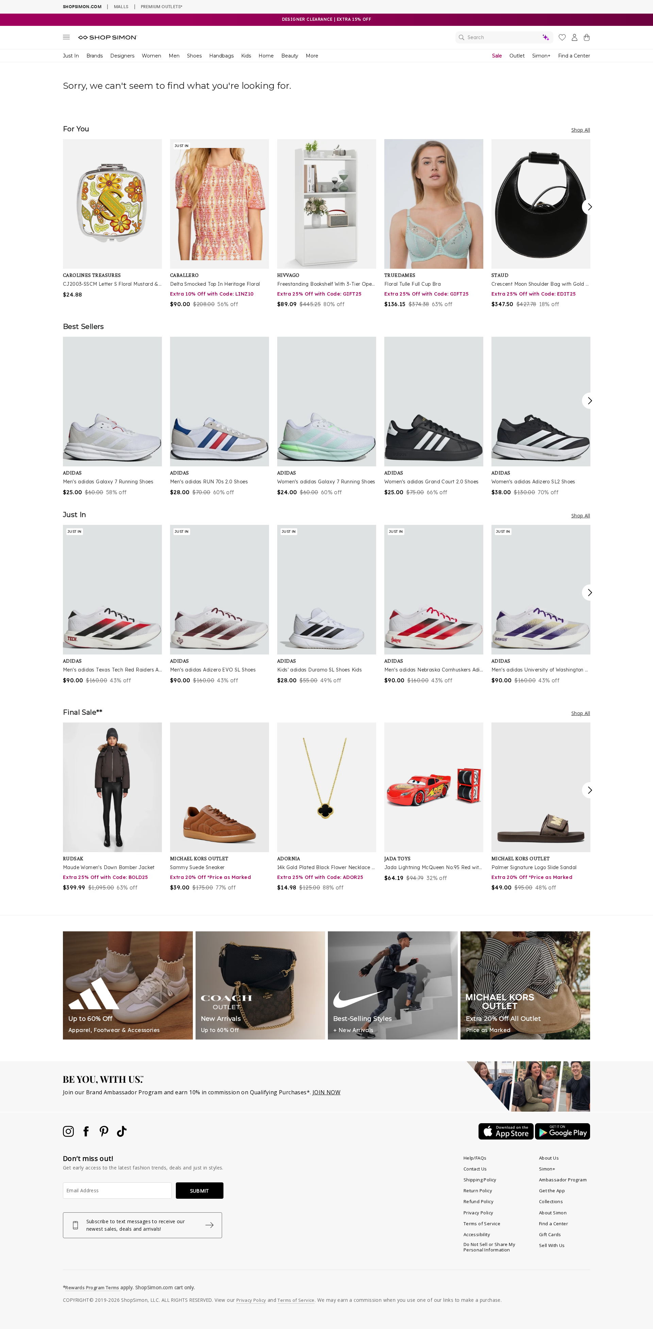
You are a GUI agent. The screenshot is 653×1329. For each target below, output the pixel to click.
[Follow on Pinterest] (105, 1135)
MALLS (121, 6)
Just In (71, 56)
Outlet (517, 56)
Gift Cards (550, 1234)
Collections (551, 1201)
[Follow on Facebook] (87, 1135)
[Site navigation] (66, 38)
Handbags (221, 56)
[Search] (504, 37)
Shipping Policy (480, 1180)
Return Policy (478, 1190)
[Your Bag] (586, 39)
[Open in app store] (507, 1137)
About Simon (553, 1213)
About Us (549, 1158)
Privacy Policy (478, 1213)
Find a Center (574, 56)
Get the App (552, 1190)
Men (174, 56)
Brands (94, 56)
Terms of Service (482, 1223)
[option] (112, 219)
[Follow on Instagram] (69, 1135)
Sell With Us (552, 1245)
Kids (246, 56)
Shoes (194, 56)
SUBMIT (199, 1190)
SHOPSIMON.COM (82, 6)
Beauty (289, 56)
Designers (122, 56)
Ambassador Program (563, 1180)
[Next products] (590, 207)
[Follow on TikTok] (121, 1135)
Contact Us (475, 1169)
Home (266, 56)
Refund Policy (478, 1201)
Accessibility (477, 1234)
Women (151, 56)
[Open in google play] (562, 1137)
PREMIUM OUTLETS (161, 6)
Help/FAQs (475, 1158)
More (312, 56)
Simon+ (541, 56)
